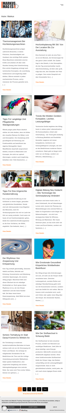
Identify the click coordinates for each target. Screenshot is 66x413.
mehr (55, 407)
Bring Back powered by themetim (33, 393)
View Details (7, 90)
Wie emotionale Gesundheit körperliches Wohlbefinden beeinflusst (48, 265)
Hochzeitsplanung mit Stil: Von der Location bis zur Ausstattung (49, 47)
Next (45, 389)
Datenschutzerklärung (59, 410)
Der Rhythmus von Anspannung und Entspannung (11, 261)
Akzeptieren (33, 407)
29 (39, 389)
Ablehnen (11, 407)
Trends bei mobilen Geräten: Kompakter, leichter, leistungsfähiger (49, 119)
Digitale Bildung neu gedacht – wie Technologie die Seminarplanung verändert (49, 193)
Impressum (52, 410)
